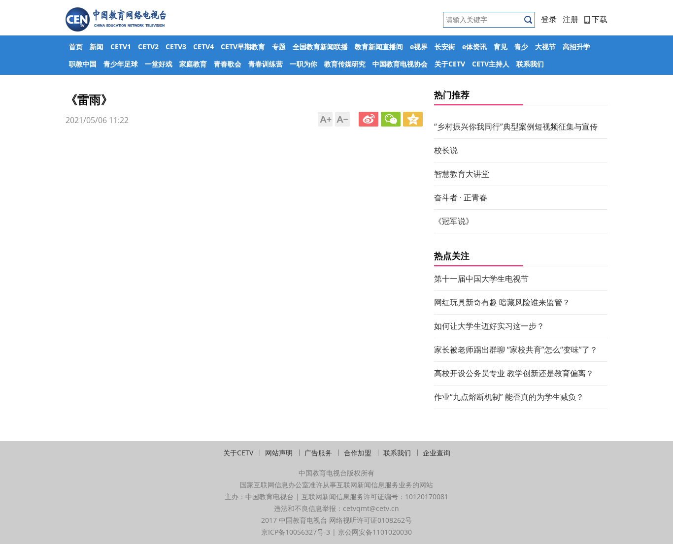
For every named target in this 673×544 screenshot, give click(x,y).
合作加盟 (357, 452)
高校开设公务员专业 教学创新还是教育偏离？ (514, 373)
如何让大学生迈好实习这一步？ (489, 325)
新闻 (96, 46)
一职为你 (303, 63)
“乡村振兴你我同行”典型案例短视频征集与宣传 (516, 126)
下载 (599, 19)
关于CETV (450, 63)
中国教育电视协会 (400, 63)
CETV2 (148, 46)
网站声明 (279, 452)
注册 (570, 19)
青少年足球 (120, 63)
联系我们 (530, 63)
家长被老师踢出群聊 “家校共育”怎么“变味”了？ (516, 349)
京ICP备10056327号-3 (295, 532)
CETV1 (120, 46)
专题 (279, 46)
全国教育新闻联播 (320, 46)
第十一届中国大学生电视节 (481, 278)
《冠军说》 (453, 221)
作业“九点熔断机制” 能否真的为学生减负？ (509, 396)
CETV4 (203, 46)
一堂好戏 (158, 63)
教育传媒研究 (345, 63)
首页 (76, 46)
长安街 (445, 46)
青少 (521, 46)
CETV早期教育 (243, 46)
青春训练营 (265, 63)
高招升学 (576, 46)
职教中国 (83, 63)
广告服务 (318, 452)
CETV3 (176, 46)
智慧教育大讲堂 (461, 173)
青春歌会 (227, 63)
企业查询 (436, 452)
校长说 (446, 150)
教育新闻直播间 (379, 46)
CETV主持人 (490, 63)
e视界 (419, 46)
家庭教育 (193, 63)
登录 (549, 19)
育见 (500, 46)
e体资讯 (474, 46)
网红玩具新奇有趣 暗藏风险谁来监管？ (502, 302)
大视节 (545, 46)
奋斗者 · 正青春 (460, 197)
